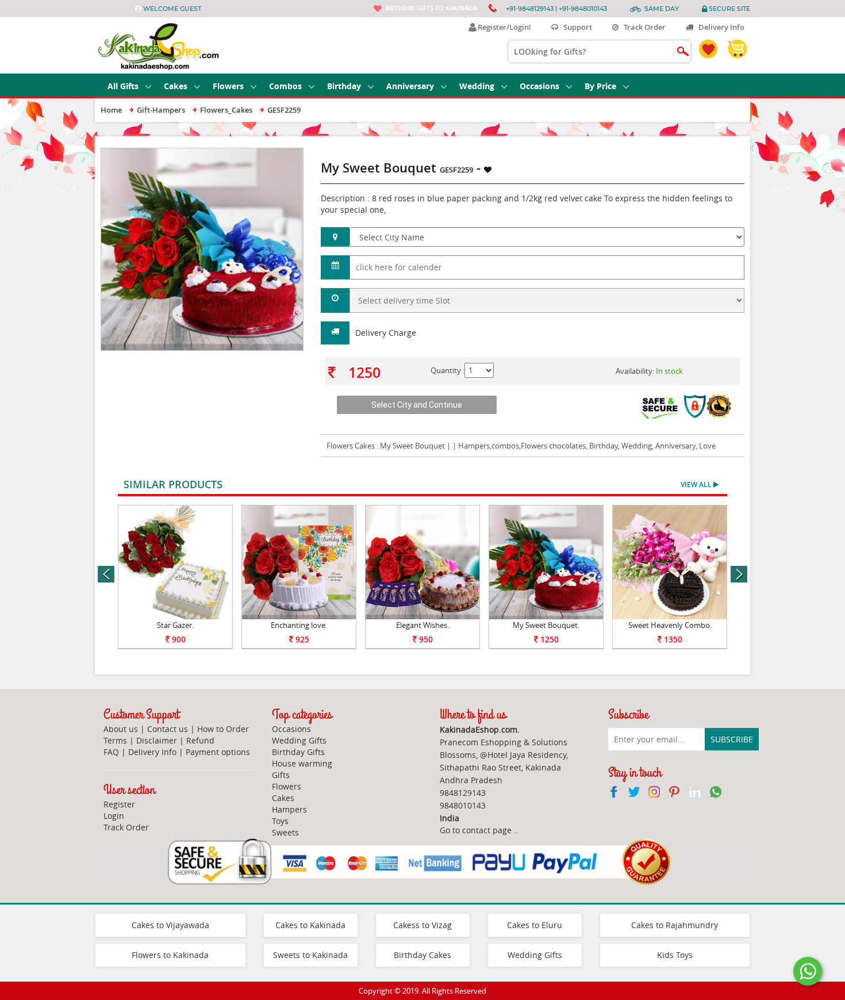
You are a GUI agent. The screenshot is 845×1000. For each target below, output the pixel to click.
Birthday (344, 86)
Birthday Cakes (422, 954)
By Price (600, 86)
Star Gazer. (175, 625)
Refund (200, 740)
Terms (115, 740)
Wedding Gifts (299, 740)
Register (119, 804)
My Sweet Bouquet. (546, 625)
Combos (285, 86)
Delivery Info (718, 27)
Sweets (285, 832)
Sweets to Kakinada (310, 954)
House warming (302, 763)
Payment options (218, 751)
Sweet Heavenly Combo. (670, 625)
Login (113, 815)
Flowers (228, 86)
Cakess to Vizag (422, 924)
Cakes (175, 86)
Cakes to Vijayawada (170, 924)
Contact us (167, 728)
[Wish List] (267, 153)
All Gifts (123, 86)
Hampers (289, 809)
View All (697, 484)
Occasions (539, 86)
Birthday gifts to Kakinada (431, 7)
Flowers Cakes (351, 445)
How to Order (223, 728)
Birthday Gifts (298, 751)
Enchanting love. (299, 625)
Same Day (661, 9)
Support (575, 27)
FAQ (111, 751)
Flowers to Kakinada (170, 954)
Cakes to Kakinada (310, 924)
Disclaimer (156, 740)
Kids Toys (675, 954)
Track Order (642, 27)
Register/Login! (502, 27)
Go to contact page (476, 830)
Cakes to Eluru (534, 924)
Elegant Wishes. (422, 625)
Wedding (476, 86)
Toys (280, 820)
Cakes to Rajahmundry (674, 924)
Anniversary (410, 86)
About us (120, 728)
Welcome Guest (172, 9)
